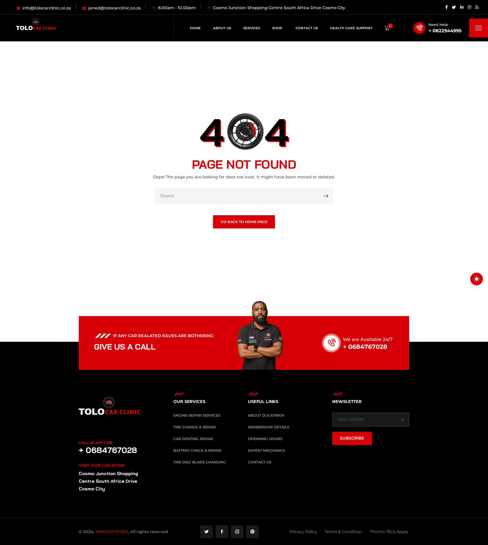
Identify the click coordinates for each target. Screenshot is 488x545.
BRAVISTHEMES (111, 531)
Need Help (438, 24)
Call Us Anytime (95, 442)
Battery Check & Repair (197, 450)
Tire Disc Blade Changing (199, 462)
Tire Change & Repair (194, 427)
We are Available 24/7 (368, 339)
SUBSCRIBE (352, 438)
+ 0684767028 (365, 346)
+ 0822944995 (445, 31)
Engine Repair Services (196, 415)
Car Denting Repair (193, 439)
